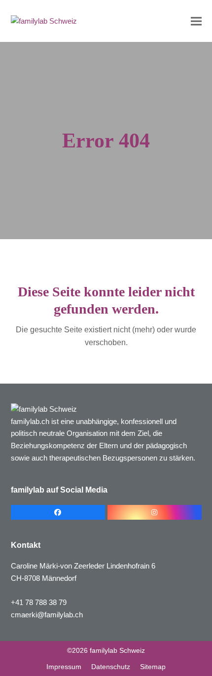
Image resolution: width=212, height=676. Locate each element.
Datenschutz (110, 667)
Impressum (63, 667)
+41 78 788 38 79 (39, 602)
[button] (196, 21)
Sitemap (153, 667)
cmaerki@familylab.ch (47, 614)
